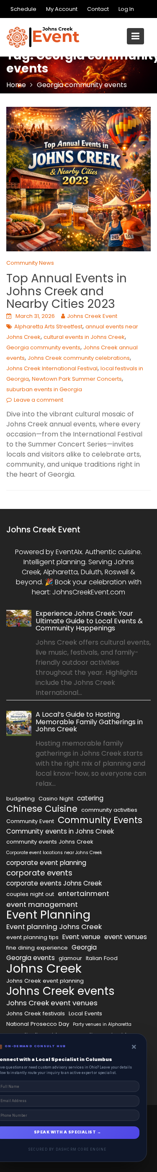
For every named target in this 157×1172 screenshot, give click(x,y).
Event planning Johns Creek (54, 927)
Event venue (81, 936)
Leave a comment (38, 400)
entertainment (83, 893)
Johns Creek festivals (35, 1013)
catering (90, 798)
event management (42, 904)
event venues (125, 936)
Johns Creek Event (92, 316)
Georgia (84, 947)
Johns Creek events (60, 991)
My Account (61, 9)
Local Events (85, 1013)
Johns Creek (44, 968)
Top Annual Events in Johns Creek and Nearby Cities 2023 (66, 291)
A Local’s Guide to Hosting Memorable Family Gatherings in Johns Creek (89, 722)
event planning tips (32, 937)
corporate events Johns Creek (54, 883)
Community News (30, 263)
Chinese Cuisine (41, 809)
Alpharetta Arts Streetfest (48, 326)
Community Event (30, 821)
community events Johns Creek (49, 842)
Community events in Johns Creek (60, 831)
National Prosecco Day (37, 1024)
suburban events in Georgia (44, 389)
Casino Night (56, 799)
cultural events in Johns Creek (84, 337)
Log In (126, 9)
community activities (109, 810)
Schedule (23, 9)
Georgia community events (43, 347)
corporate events (39, 873)
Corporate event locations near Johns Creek (54, 852)
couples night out (30, 894)
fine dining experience (37, 948)
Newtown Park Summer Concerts (77, 379)
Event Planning (48, 915)
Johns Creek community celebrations (79, 358)
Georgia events (30, 957)
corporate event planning (46, 862)
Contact (98, 9)
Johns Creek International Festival (52, 368)
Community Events (100, 820)
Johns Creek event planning (45, 981)
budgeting (20, 799)
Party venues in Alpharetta (102, 1024)
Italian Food (102, 958)
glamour (70, 958)
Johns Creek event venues (52, 1003)
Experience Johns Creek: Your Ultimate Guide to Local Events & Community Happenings (89, 621)
